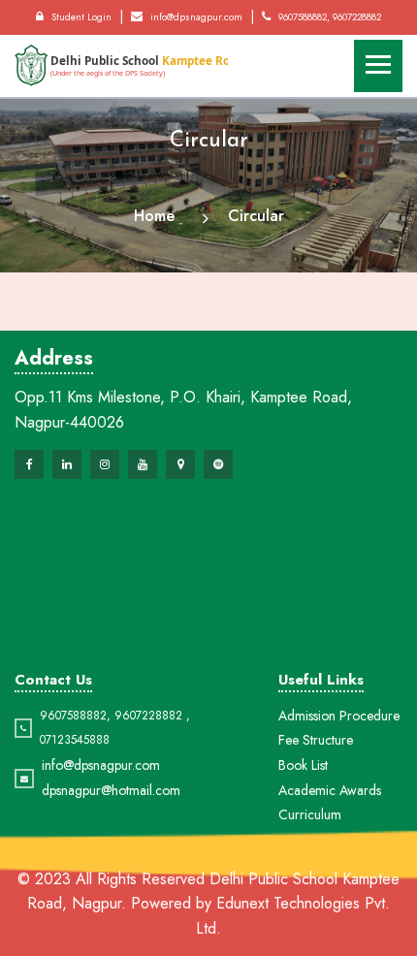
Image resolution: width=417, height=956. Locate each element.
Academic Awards (329, 790)
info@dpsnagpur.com (196, 17)
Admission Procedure (339, 715)
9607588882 (73, 715)
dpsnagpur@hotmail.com (111, 790)
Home (154, 216)
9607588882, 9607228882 (329, 17)
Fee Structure (315, 739)
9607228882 (148, 715)
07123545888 (75, 740)
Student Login (81, 17)
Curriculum (309, 814)
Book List (303, 765)
